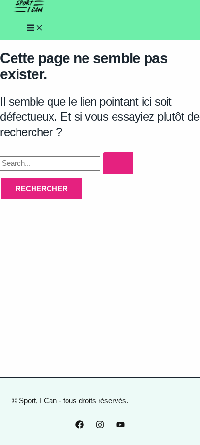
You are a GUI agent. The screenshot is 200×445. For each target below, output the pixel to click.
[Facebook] (79, 426)
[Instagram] (100, 426)
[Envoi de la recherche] (118, 164)
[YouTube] (120, 426)
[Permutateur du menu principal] (35, 28)
